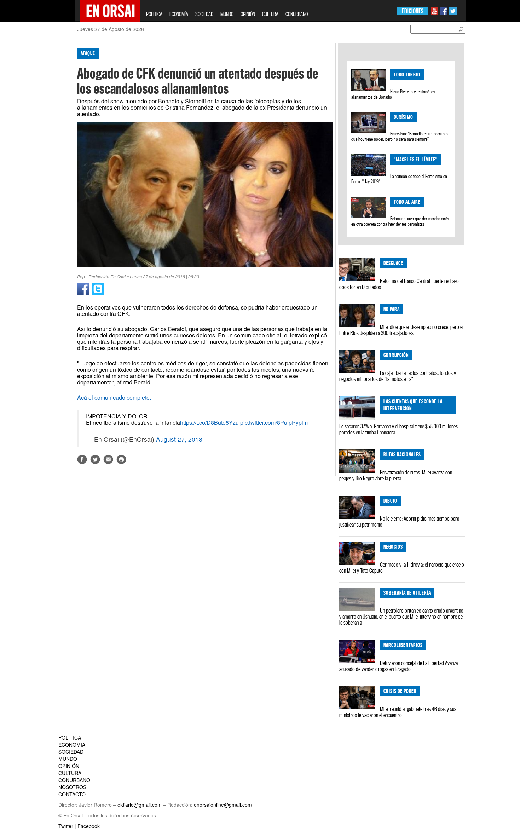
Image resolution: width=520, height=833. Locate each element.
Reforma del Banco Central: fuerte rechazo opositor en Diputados (399, 284)
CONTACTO (72, 794)
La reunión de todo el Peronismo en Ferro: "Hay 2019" (399, 178)
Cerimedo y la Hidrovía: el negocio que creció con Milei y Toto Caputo (401, 567)
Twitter (65, 825)
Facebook (88, 825)
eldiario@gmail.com (139, 804)
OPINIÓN (248, 14)
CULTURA (270, 14)
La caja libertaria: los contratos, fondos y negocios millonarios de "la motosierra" (397, 376)
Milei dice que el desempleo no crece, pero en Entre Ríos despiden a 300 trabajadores (401, 330)
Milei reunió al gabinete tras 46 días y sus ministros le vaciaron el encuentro (397, 712)
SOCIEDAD (204, 14)
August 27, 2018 (179, 439)
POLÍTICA (154, 14)
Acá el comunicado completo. (114, 397)
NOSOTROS (72, 787)
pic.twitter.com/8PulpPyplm (274, 422)
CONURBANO (296, 14)
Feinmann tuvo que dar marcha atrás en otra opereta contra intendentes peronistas (400, 221)
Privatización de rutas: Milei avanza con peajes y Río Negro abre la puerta (395, 475)
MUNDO (226, 14)
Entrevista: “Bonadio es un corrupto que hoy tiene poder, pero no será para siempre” (399, 136)
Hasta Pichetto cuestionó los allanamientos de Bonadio (393, 94)
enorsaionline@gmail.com (223, 804)
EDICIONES (412, 11)
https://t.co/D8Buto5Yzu (209, 422)
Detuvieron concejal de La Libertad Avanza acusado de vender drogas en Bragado (398, 666)
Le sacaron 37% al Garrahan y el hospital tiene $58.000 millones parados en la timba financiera (398, 429)
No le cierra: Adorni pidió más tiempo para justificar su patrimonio (399, 521)
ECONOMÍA (178, 14)
